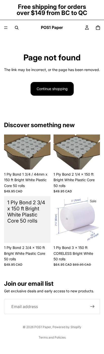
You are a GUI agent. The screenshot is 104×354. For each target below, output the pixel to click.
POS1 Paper (42, 327)
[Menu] (6, 27)
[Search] (16, 27)
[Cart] (97, 27)
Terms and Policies (52, 337)
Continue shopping (52, 89)
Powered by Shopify (67, 327)
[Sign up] (92, 306)
